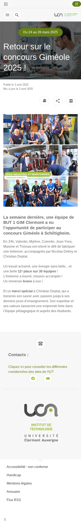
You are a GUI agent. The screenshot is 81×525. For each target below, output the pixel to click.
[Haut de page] (40, 520)
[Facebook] (33, 378)
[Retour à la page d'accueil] (66, 14)
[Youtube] (48, 378)
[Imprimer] (44, 101)
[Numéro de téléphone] (40, 343)
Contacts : (18, 354)
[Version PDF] (71, 101)
